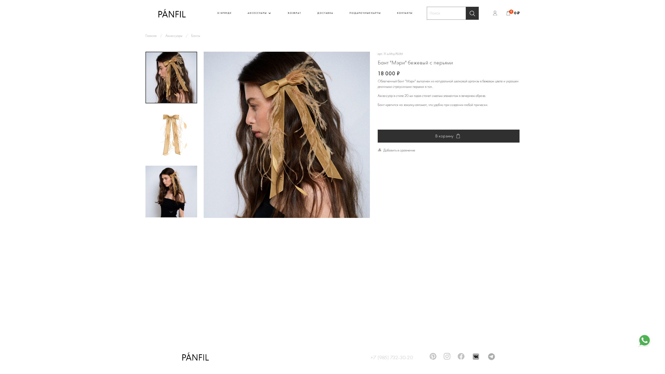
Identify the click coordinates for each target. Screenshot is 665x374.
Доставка (325, 13)
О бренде (224, 13)
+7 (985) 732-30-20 (391, 356)
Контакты (405, 13)
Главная (151, 35)
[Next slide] (171, 211)
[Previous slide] (212, 134)
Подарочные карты (365, 13)
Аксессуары (257, 13)
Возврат (294, 13)
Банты (195, 35)
